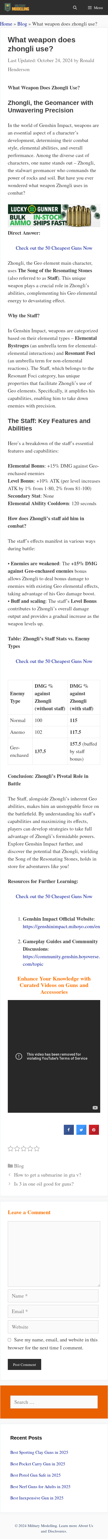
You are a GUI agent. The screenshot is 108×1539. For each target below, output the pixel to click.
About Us (85, 1525)
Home (6, 23)
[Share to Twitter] (81, 1133)
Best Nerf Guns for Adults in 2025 (40, 1486)
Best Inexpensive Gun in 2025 (37, 1498)
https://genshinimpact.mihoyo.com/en (61, 926)
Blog (22, 23)
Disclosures (57, 1530)
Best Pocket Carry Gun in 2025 (37, 1464)
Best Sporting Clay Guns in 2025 (39, 1452)
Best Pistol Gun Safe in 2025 (35, 1475)
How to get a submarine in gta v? (47, 1174)
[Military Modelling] (17, 7)
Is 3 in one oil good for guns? (44, 1183)
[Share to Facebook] (69, 1133)
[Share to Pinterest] (94, 1133)
